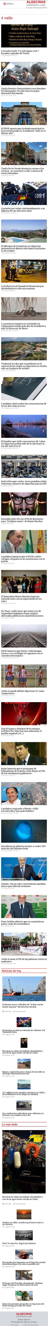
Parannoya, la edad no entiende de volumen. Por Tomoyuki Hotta (23, 1031)
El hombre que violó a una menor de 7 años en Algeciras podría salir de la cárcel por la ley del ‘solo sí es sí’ (23, 443)
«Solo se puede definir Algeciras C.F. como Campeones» (22, 692)
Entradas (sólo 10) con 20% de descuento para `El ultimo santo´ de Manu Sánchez (22, 520)
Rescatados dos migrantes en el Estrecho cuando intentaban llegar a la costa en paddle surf (24, 1263)
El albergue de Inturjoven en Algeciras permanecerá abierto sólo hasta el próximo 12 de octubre (23, 248)
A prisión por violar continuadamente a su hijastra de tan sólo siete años (23, 209)
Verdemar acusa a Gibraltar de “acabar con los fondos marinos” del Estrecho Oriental (22, 1005)
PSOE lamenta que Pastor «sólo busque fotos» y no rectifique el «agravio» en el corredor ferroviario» (21, 653)
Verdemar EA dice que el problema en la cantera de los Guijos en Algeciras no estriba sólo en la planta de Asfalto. (24, 366)
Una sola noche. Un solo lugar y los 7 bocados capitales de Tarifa (20, 52)
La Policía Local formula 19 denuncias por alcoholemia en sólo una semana (22, 287)
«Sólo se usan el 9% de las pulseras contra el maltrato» (24, 960)
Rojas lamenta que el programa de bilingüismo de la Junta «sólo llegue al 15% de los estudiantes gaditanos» (23, 771)
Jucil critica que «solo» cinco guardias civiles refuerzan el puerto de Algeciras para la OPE (24, 482)
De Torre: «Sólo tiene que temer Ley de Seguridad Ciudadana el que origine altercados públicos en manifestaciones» (22, 613)
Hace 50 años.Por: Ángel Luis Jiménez (19, 1243)
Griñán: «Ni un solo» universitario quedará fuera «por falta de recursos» (23, 885)
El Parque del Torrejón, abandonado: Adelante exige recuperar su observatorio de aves (22, 1284)
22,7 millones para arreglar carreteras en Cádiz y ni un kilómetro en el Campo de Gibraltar (23, 1093)
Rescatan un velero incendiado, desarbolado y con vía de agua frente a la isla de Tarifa (22, 1052)
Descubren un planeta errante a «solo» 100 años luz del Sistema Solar (23, 847)
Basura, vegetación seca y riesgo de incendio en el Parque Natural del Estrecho (23, 1073)
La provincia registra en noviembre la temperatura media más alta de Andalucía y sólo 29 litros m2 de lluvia (23, 326)
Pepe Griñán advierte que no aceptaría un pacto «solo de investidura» (22, 922)
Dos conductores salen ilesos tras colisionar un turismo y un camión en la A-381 (23, 1114)
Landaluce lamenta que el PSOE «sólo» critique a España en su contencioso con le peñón (23, 559)
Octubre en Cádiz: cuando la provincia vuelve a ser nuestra (22, 1223)
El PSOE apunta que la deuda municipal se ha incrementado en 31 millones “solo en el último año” (23, 131)
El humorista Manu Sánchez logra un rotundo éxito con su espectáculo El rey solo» (21, 599)
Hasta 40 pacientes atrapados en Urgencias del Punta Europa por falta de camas (23, 1305)
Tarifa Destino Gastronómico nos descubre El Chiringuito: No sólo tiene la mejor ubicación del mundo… (23, 91)
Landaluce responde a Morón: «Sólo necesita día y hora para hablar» (19, 809)
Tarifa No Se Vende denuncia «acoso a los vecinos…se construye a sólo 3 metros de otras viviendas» (22, 171)
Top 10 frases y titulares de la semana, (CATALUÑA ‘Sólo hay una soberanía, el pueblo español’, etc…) (21, 731)
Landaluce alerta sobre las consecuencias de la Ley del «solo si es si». (23, 404)
